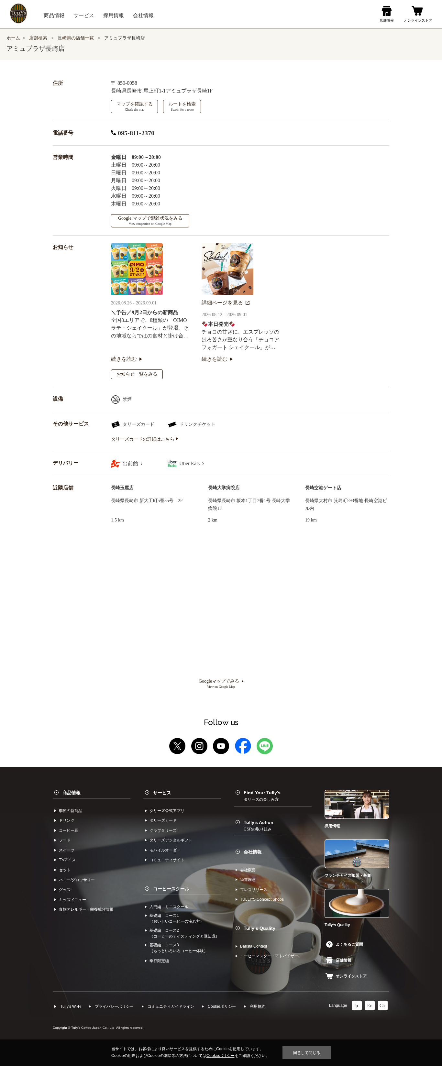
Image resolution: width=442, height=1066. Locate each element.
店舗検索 (38, 38)
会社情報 (253, 851)
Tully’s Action (258, 825)
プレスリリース (253, 889)
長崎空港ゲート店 (323, 487)
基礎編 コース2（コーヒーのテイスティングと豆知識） (184, 933)
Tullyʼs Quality (259, 928)
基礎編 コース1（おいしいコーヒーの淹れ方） (176, 918)
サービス (162, 792)
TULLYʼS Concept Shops (262, 899)
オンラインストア (351, 976)
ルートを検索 (182, 106)
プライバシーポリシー (114, 1006)
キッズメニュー (72, 899)
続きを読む (124, 359)
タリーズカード (163, 820)
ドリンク (66, 820)
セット (65, 870)
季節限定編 (159, 961)
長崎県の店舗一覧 (76, 38)
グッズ (65, 889)
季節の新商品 (70, 810)
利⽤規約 (257, 1006)
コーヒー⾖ (68, 830)
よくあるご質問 (349, 944)
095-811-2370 (135, 133)
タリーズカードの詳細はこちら (143, 439)
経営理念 (248, 879)
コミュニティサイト (166, 860)
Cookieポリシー (222, 1006)
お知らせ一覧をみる (136, 374)
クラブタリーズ (163, 830)
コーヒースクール (171, 888)
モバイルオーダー (165, 850)
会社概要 (248, 870)
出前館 (131, 463)
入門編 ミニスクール (168, 907)
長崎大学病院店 (224, 487)
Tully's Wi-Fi (70, 1006)
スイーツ (66, 850)
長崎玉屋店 (122, 487)
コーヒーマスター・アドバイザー (269, 956)
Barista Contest (253, 946)
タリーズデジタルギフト (170, 840)
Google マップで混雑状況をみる (150, 220)
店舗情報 (343, 960)
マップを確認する (134, 106)
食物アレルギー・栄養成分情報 (86, 909)
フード (65, 840)
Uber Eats (190, 463)
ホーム (13, 38)
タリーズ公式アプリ (166, 810)
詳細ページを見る (222, 302)
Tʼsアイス (67, 860)
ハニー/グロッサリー (77, 880)
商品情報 (71, 792)
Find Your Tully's (262, 796)
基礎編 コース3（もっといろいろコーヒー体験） (178, 948)
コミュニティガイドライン (171, 1006)
